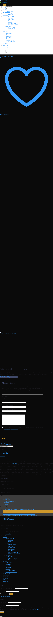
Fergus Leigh (11, 19)
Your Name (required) (7, 401)
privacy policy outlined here (11, 429)
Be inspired (8, 26)
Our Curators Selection (13, 30)
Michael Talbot (11, 16)
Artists (7, 15)
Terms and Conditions (8, 519)
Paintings (10, 13)
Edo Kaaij (10, 22)
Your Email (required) (7, 405)
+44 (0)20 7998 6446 (7, 398)
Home (4, 7)
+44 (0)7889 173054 (7, 396)
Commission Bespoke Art (9, 501)
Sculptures (10, 14)
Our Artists (5, 31)
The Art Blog (6, 45)
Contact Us (5, 48)
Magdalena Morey (12, 23)
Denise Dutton (11, 20)
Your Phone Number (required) (10, 409)
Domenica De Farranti (13, 24)
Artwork (5, 9)
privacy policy (36, 609)
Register (2, 612)
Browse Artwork (9, 11)
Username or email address (7, 588)
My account (6, 498)
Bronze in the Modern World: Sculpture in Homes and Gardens (19, 514)
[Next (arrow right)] (1, 616)
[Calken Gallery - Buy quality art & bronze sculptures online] (4, 1)
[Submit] (6, 8)
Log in (11, 594)
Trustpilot (2, 443)
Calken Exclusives (12, 28)
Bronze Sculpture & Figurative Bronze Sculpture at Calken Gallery (20, 515)
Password (3, 591)
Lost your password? (5, 596)
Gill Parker (10, 18)
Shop (5, 56)
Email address (4, 602)
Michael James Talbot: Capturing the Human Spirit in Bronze (18, 509)
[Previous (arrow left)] (0, 616)
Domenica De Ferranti (10, 41)
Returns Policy (6, 499)
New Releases (11, 27)
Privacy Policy (6, 518)
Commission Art (6, 43)
